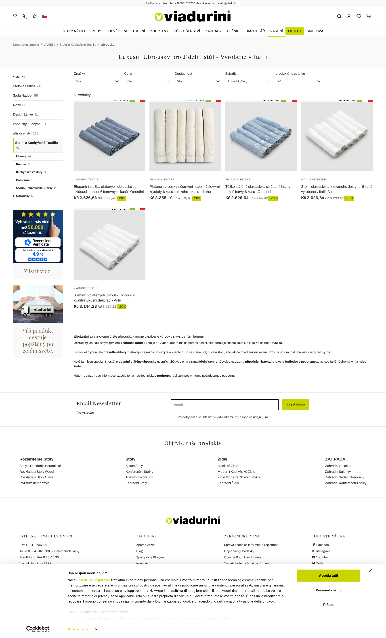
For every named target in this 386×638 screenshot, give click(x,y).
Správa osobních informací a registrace (251, 545)
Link (266, 417)
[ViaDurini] (192, 16)
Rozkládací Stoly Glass (36, 477)
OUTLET (294, 31)
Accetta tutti (328, 575)
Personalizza (326, 590)
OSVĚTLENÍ (117, 31)
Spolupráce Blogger (150, 557)
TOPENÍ (138, 31)
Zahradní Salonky (338, 471)
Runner (22, 164)
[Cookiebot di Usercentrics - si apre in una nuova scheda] (37, 629)
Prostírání (24, 180)
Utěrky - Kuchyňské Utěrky (36, 188)
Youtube (322, 557)
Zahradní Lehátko (338, 466)
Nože (19, 105)
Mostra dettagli (79, 629)
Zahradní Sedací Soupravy (344, 477)
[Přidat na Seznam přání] (134, 121)
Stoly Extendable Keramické (40, 466)
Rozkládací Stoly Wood (36, 471)
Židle (222, 459)
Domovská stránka (26, 44)
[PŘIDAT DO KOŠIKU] (361, 110)
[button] (97, 81)
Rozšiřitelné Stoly (36, 459)
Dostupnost (183, 73)
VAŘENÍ (276, 31)
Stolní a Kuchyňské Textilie (78, 44)
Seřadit (230, 73)
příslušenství (26, 133)
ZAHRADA (213, 31)
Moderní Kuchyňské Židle (236, 471)
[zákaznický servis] (25, 16)
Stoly (130, 459)
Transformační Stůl (139, 477)
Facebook (323, 545)
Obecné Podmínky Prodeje (242, 557)
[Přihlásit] (349, 16)
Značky (79, 73)
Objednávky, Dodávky (239, 551)
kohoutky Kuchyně (29, 124)
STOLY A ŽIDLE (74, 31)
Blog (139, 551)
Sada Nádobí (25, 95)
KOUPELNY (159, 31)
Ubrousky (107, 44)
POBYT (97, 31)
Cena (128, 73)
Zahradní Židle (228, 483)
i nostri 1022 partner (93, 580)
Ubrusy (23, 156)
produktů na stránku (290, 73)
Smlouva (315, 31)
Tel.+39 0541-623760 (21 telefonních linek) (49, 551)
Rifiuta (328, 605)
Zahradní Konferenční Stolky (346, 483)
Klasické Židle (228, 466)
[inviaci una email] (15, 16)
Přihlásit (297, 405)
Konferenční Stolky (139, 471)
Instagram (323, 551)
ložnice (234, 31)
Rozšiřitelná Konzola (34, 483)
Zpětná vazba (145, 545)
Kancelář (256, 31)
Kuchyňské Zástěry (31, 172)
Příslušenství (187, 31)
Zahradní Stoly (136, 483)
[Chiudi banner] (370, 570)
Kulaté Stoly (134, 466)
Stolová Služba (27, 86)
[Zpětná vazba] (34, 16)
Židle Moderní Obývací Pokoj (239, 477)
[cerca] (339, 16)
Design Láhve (25, 114)
